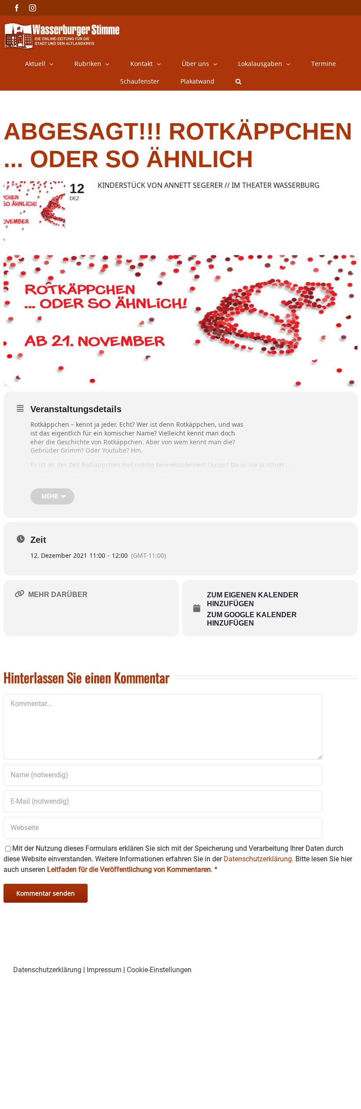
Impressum (104, 970)
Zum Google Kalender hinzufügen (252, 619)
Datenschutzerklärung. (259, 859)
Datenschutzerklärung (47, 970)
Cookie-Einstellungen (159, 970)
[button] (238, 81)
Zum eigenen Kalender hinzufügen (252, 599)
